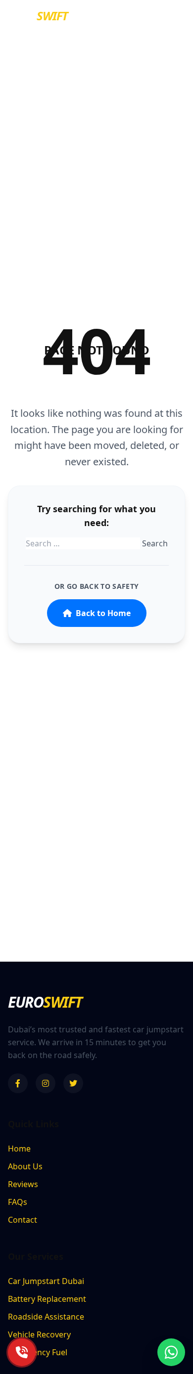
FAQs (17, 1202)
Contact (22, 1219)
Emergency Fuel (37, 1352)
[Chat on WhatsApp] (171, 1352)
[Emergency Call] (22, 1352)
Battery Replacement (47, 1298)
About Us (25, 1166)
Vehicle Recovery (39, 1334)
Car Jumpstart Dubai (46, 1281)
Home (19, 1148)
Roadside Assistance (46, 1316)
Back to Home (103, 613)
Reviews (23, 1184)
